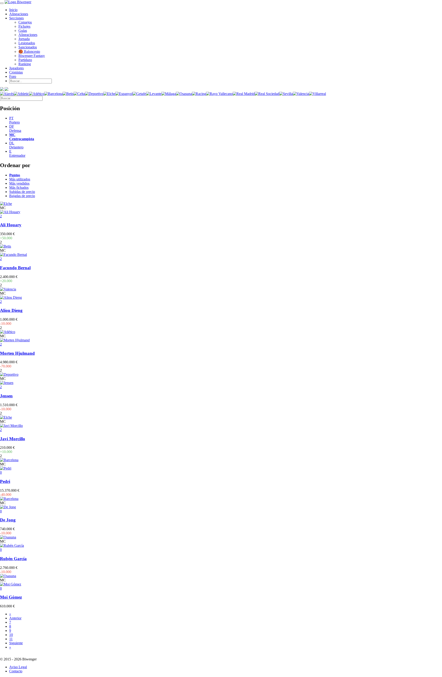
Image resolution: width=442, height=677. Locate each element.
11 (11, 639)
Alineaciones (18, 14)
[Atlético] (36, 94)
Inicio (13, 10)
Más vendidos (19, 183)
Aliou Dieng (11, 310)
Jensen (6, 395)
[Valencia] (301, 94)
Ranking (24, 64)
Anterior (15, 618)
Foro (12, 76)
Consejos (25, 22)
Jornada (24, 39)
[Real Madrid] (244, 94)
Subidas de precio (22, 192)
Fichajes (24, 26)
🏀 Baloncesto (29, 51)
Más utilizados (19, 179)
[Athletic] (21, 94)
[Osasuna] (184, 94)
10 (11, 635)
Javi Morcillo (12, 438)
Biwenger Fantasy (31, 56)
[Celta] (79, 94)
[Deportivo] (94, 94)
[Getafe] (139, 94)
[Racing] (199, 94)
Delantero (16, 145)
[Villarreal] (317, 94)
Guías (22, 31)
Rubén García (13, 558)
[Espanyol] (124, 94)
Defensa (15, 128)
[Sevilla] (286, 94)
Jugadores (16, 68)
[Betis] (68, 94)
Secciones (16, 18)
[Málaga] (168, 94)
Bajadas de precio (22, 196)
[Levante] (153, 94)
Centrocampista (21, 137)
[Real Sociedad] (267, 94)
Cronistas (16, 72)
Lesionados (26, 43)
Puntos (14, 175)
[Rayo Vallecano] (219, 94)
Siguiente (16, 643)
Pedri (5, 481)
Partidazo (25, 60)
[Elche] (109, 94)
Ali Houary (10, 224)
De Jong (8, 519)
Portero (14, 120)
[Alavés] (7, 94)
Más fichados (19, 187)
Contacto (15, 671)
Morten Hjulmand (17, 353)
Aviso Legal (18, 667)
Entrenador (17, 153)
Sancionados (27, 47)
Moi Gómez (11, 597)
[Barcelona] (53, 94)
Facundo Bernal (15, 267)
